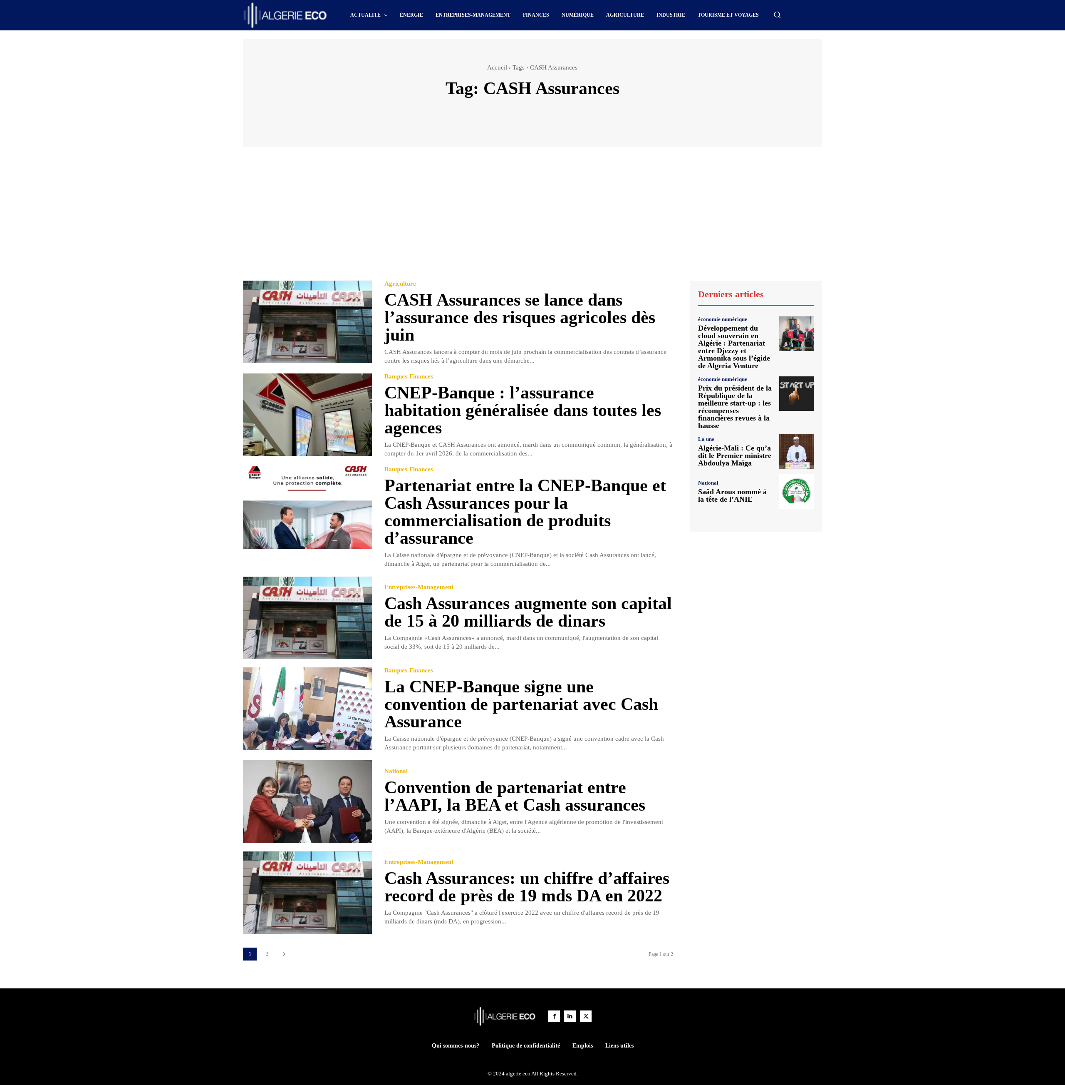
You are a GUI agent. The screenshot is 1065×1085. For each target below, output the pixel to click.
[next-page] (284, 954)
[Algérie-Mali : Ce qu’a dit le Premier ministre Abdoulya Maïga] (796, 451)
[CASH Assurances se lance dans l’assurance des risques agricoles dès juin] (307, 322)
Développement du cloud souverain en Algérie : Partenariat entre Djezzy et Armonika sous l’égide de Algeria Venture (734, 347)
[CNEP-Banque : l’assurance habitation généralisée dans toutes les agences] (307, 414)
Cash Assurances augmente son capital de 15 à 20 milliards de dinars (528, 612)
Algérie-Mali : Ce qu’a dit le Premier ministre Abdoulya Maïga (734, 455)
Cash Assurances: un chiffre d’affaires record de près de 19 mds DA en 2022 (526, 886)
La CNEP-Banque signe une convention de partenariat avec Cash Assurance (521, 704)
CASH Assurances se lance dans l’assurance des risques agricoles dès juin (519, 317)
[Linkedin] (570, 1016)
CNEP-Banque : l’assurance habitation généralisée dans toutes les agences (522, 410)
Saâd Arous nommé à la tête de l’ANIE (732, 495)
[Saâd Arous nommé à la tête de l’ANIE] (796, 491)
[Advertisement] (532, 217)
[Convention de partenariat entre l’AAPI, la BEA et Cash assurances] (307, 801)
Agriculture (400, 284)
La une (706, 439)
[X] (586, 1016)
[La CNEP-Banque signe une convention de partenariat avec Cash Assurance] (307, 708)
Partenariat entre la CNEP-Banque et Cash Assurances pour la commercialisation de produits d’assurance (525, 511)
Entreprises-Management (418, 587)
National (396, 771)
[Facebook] (554, 1016)
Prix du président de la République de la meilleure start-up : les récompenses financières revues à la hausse (735, 407)
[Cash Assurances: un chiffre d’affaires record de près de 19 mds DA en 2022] (307, 892)
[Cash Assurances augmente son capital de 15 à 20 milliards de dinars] (307, 618)
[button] (777, 14)
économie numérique (722, 319)
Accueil (497, 67)
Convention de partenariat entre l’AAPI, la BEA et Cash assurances (514, 796)
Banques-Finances (408, 376)
